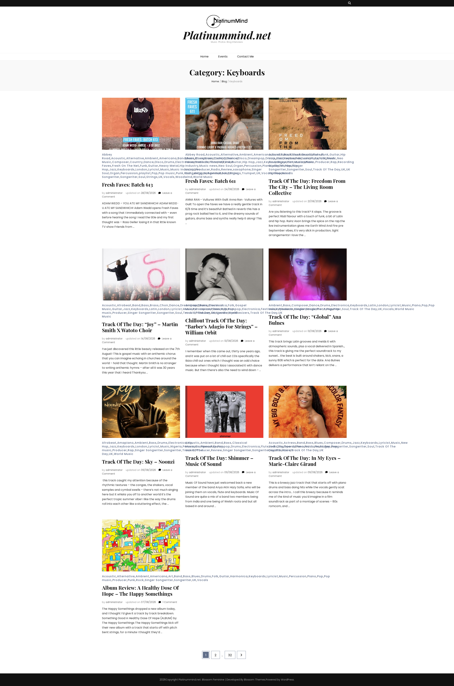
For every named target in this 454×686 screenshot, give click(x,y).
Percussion (129, 173)
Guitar (153, 166)
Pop (155, 173)
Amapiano (125, 443)
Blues (296, 155)
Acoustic (118, 158)
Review (226, 169)
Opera (289, 446)
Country (136, 162)
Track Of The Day (326, 169)
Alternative (135, 158)
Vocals (169, 177)
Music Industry (182, 169)
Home (204, 56)
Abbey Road (107, 156)
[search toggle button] (349, 3)
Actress (290, 443)
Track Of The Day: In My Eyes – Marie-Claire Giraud (305, 461)
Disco (159, 162)
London (141, 169)
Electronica (251, 309)
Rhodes (286, 166)
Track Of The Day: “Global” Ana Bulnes (305, 319)
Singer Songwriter (286, 168)
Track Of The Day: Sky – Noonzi (138, 461)
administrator (114, 193)
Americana (168, 158)
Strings (152, 177)
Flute (316, 155)
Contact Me (245, 56)
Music (165, 169)
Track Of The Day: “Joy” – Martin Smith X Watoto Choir (140, 327)
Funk (143, 166)
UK (161, 177)
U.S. (278, 450)
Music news (208, 166)
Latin (153, 309)
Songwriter (129, 177)
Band (182, 158)
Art (170, 576)
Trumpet (249, 173)
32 (231, 655)
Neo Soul (225, 166)
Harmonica (239, 576)
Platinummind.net (227, 35)
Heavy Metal (169, 166)
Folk (215, 576)
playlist (145, 173)
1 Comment (170, 602)
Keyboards (126, 169)
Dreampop (256, 158)
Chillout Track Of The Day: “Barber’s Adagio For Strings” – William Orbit (221, 326)
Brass (154, 305)
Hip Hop (248, 162)
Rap (334, 162)
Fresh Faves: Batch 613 (127, 184)
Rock (140, 580)
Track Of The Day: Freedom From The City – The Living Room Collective (307, 187)
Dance (149, 162)
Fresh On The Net (125, 166)
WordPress (287, 679)
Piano (310, 162)
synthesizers (239, 313)
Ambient (151, 158)
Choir (164, 305)
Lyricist (153, 169)
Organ (115, 173)
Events (223, 56)
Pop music (167, 173)
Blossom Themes (254, 679)
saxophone (242, 169)
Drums (169, 162)
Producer (203, 169)
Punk (179, 173)
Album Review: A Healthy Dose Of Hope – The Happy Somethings (140, 590)
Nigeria (176, 446)
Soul (142, 177)
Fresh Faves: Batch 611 (210, 181)
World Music (404, 309)
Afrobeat (124, 305)
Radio (215, 169)
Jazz (113, 169)
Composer (120, 162)
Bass (287, 155)
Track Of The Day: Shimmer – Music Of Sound (219, 461)
